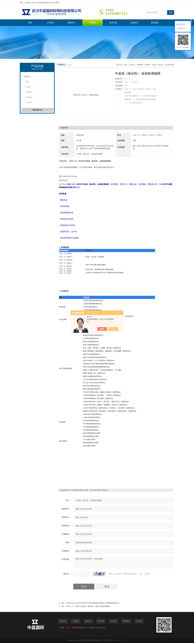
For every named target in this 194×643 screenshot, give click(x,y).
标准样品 (27, 77)
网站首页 (63, 621)
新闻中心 (72, 23)
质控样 (28, 87)
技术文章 (113, 23)
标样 (27, 82)
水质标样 (29, 92)
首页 (30, 23)
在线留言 (134, 23)
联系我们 (155, 23)
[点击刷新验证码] (99, 574)
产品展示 (92, 23)
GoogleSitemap (100, 628)
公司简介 (51, 23)
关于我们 (139, 621)
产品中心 (132, 65)
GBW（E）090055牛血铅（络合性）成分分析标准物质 (88, 606)
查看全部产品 (37, 110)
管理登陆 (75, 628)
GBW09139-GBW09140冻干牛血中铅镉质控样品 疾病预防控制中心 (93, 603)
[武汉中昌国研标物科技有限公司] (59, 12)
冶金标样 (29, 102)
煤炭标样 (29, 97)
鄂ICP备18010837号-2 (118, 640)
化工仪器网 (91, 628)
